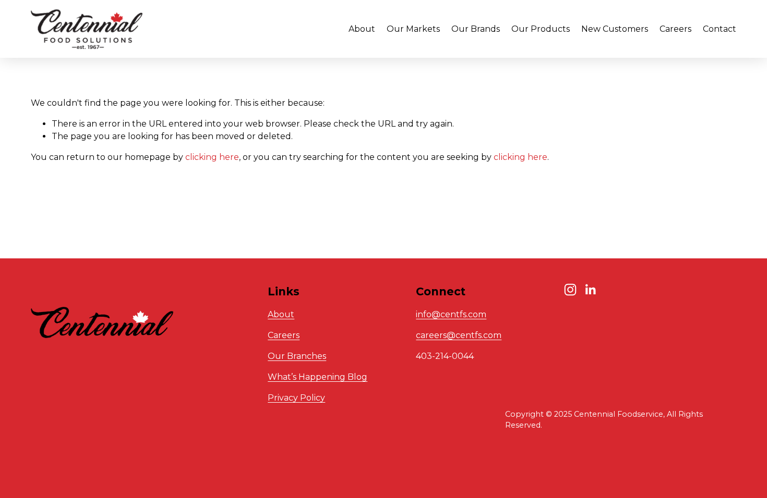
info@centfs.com (451, 314)
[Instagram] (570, 289)
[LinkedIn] (590, 289)
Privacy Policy (296, 398)
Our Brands (475, 29)
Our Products (540, 29)
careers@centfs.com (458, 335)
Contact (719, 29)
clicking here (212, 157)
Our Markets (413, 29)
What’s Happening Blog (317, 377)
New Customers (614, 29)
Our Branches (297, 356)
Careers (675, 29)
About (281, 314)
